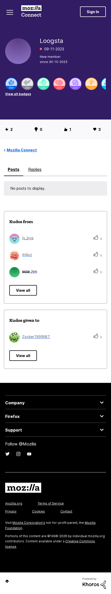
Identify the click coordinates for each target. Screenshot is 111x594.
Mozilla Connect (31, 11)
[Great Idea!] (91, 84)
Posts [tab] (13, 169)
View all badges (18, 94)
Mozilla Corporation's (28, 523)
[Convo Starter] (75, 84)
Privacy (11, 511)
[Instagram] (18, 454)
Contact (66, 511)
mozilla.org (13, 503)
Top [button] (7, 581)
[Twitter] (7, 454)
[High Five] (59, 84)
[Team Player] (11, 84)
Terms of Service (51, 503)
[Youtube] (29, 454)
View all (23, 290)
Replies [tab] (35, 169)
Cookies (38, 511)
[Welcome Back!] (43, 84)
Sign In (93, 12)
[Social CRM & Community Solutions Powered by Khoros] (94, 583)
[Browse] (9, 12)
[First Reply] (27, 84)
